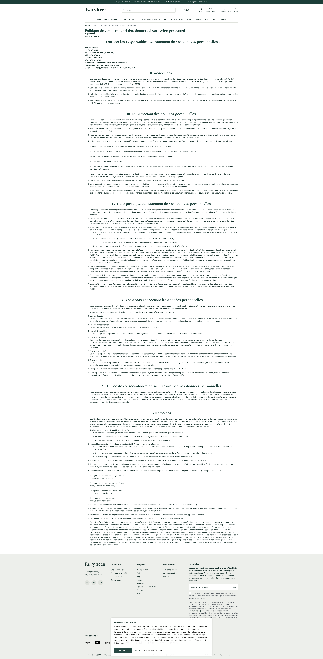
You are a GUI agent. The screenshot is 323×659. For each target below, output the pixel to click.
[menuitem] (107, 19)
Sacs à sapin (116, 580)
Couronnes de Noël (119, 573)
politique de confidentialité (192, 640)
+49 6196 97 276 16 (93, 575)
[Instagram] (87, 582)
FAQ (138, 573)
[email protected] (112, 65)
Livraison (140, 580)
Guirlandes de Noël (118, 576)
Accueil (87, 25)
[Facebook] (93, 582)
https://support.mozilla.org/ (101, 493)
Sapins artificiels (117, 570)
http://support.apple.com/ (100, 501)
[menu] (161, 19)
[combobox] (149, 10)
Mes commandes (170, 573)
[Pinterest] (100, 582)
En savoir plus (161, 650)
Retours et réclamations (146, 587)
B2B (138, 593)
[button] (187, 10)
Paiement (140, 583)
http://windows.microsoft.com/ (103, 486)
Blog (138, 576)
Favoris (166, 576)
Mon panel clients (170, 570)
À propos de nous (144, 570)
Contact (140, 590)
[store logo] (96, 10)
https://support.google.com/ (101, 478)
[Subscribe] (234, 587)
